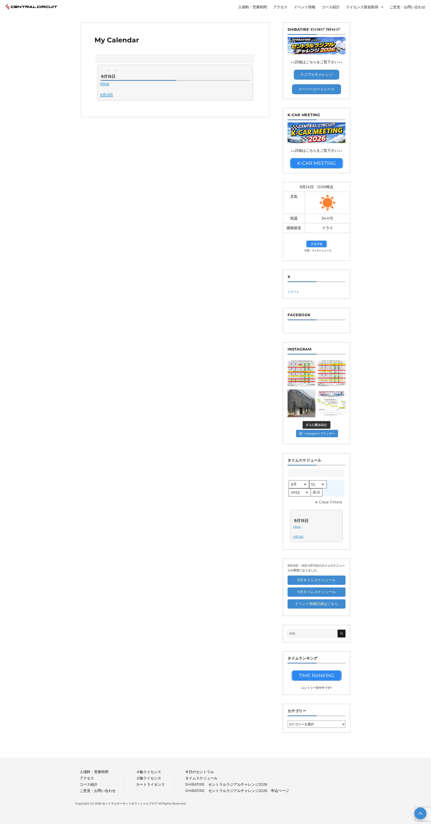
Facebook (299, 315)
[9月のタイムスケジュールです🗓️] (301, 373)
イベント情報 (304, 7)
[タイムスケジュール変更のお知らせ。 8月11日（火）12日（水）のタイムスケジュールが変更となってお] (331, 373)
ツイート (293, 292)
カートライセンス (150, 784)
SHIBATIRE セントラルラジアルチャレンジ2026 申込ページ (237, 791)
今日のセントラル (199, 772)
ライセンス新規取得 (362, 7)
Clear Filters (330, 502)
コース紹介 (331, 7)
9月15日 (106, 95)
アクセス (280, 7)
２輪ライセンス (148, 778)
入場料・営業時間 (252, 7)
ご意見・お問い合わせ (407, 7)
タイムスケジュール (201, 778)
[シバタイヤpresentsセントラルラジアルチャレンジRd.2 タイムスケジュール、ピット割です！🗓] (331, 403)
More (104, 83)
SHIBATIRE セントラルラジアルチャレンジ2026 (226, 784)
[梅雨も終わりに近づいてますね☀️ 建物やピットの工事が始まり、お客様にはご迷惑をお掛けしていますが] (301, 403)
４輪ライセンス (148, 772)
